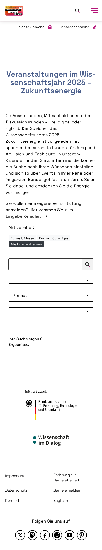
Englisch (60, 500)
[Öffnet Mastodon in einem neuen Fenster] (32, 535)
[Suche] (77, 10)
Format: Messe (22, 238)
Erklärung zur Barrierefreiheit (66, 477)
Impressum (14, 475)
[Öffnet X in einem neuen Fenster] (20, 535)
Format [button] (20, 295)
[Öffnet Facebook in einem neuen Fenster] (45, 535)
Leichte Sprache (31, 27)
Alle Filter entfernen (26, 244)
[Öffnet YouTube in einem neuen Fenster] (69, 535)
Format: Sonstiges (53, 238)
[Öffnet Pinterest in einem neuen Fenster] (82, 535)
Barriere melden (66, 490)
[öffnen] (94, 10)
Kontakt (12, 500)
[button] (51, 280)
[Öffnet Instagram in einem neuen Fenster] (57, 535)
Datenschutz (16, 490)
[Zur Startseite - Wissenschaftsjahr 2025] (14, 10)
